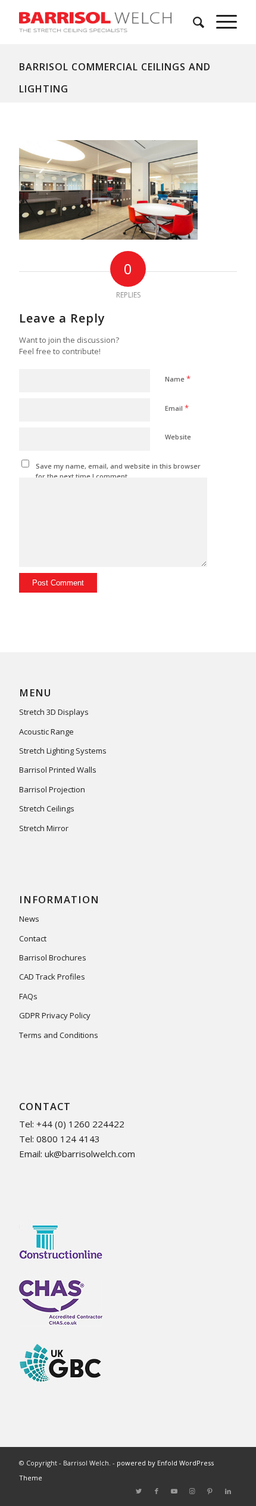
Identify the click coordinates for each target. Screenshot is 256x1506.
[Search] (192, 22)
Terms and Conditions (58, 1035)
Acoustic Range (46, 731)
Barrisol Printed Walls (57, 769)
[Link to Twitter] (139, 1491)
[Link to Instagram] (192, 1491)
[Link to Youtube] (174, 1491)
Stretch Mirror (43, 828)
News (29, 918)
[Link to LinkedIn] (228, 1491)
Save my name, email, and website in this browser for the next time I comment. (118, 471)
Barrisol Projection (52, 789)
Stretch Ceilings (46, 808)
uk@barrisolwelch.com (90, 1154)
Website (178, 436)
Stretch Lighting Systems (63, 750)
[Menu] (220, 22)
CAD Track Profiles (52, 976)
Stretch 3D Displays (54, 711)
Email (177, 407)
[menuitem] (192, 22)
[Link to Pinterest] (210, 1491)
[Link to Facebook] (157, 1491)
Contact (32, 938)
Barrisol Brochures (52, 957)
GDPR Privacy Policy (54, 1015)
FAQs (28, 996)
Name (178, 378)
